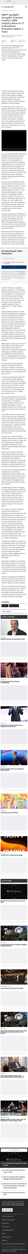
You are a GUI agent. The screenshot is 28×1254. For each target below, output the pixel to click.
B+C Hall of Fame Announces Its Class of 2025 (14, 1171)
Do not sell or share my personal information (13, 1244)
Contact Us (4, 1240)
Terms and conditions (7, 1216)
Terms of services (20, 271)
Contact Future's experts (8, 1219)
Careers (4, 1233)
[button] (2, 6)
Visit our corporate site (17, 1205)
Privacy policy (5, 1223)
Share (5, 41)
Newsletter (23, 41)
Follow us (15, 41)
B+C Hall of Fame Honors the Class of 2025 (15, 1164)
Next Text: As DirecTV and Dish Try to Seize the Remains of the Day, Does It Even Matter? (15, 1186)
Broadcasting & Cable (16, 35)
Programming (5, 10)
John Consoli (6, 35)
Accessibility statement (8, 1230)
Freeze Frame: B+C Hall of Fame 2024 (14, 1193)
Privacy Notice (22, 273)
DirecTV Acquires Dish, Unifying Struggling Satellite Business (14, 1178)
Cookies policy (5, 1226)
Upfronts (12, 10)
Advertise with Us (6, 1237)
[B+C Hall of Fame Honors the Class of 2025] (14, 1160)
